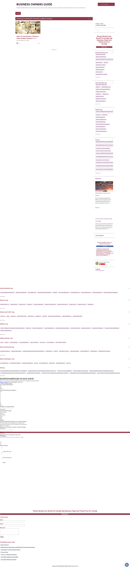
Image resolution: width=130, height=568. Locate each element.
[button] (38, 43)
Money (106, 62)
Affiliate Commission (101, 119)
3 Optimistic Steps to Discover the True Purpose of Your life (108, 163)
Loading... (97, 30)
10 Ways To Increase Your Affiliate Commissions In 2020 (107, 112)
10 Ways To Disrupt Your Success (103, 150)
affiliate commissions (101, 131)
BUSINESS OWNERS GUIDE (34, 4)
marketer (98, 94)
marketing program (100, 101)
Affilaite (98, 114)
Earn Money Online (100, 54)
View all (90, 18)
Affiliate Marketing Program (102, 124)
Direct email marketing (101, 84)
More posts (54, 49)
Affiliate (104, 114)
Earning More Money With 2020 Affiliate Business (106, 60)
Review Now (104, 47)
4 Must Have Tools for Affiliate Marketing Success (106, 170)
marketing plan (99, 96)
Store (18, 13)
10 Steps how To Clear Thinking (103, 148)
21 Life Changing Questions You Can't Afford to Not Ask (108, 157)
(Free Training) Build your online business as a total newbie (108, 142)
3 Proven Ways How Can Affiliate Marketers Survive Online (108, 166)
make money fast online (101, 74)
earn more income (100, 67)
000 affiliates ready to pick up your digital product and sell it (109, 146)
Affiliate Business (100, 117)
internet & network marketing (103, 89)
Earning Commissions (101, 56)
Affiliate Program (100, 126)
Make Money (99, 62)
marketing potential (101, 98)
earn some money (100, 69)
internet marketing (100, 91)
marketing (105, 94)
